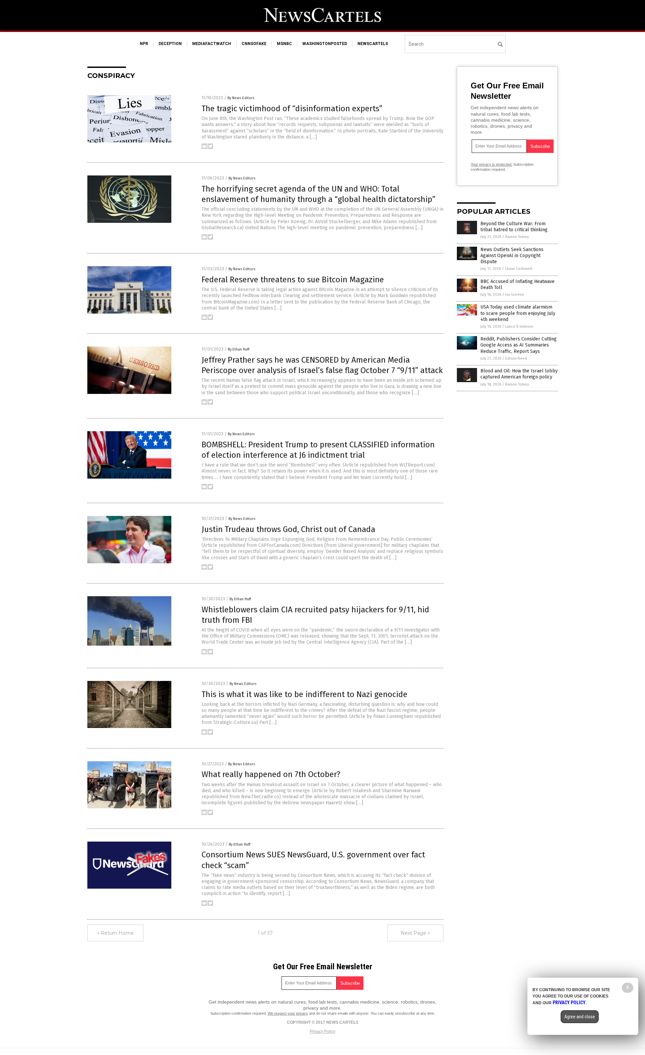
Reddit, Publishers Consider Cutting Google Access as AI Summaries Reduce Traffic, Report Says (518, 345)
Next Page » (415, 933)
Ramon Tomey (517, 237)
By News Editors (240, 98)
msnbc (284, 43)
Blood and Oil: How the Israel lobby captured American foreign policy (519, 374)
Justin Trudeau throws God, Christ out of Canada (288, 529)
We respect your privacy (288, 1013)
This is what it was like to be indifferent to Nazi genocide (304, 694)
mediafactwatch (211, 43)
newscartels (372, 43)
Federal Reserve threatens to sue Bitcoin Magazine (293, 279)
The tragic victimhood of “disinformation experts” (292, 108)
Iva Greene (514, 294)
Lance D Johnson (519, 326)
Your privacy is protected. (491, 164)
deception (170, 43)
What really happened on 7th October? (271, 774)
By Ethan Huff (238, 349)
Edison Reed (516, 358)
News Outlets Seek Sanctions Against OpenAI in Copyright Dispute (512, 256)
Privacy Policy (322, 1031)
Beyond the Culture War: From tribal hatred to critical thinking (514, 227)
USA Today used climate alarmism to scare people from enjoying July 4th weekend (517, 313)
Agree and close (579, 1016)
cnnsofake (254, 43)
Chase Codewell (518, 269)
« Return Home (115, 933)
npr (144, 43)
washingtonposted (324, 43)
